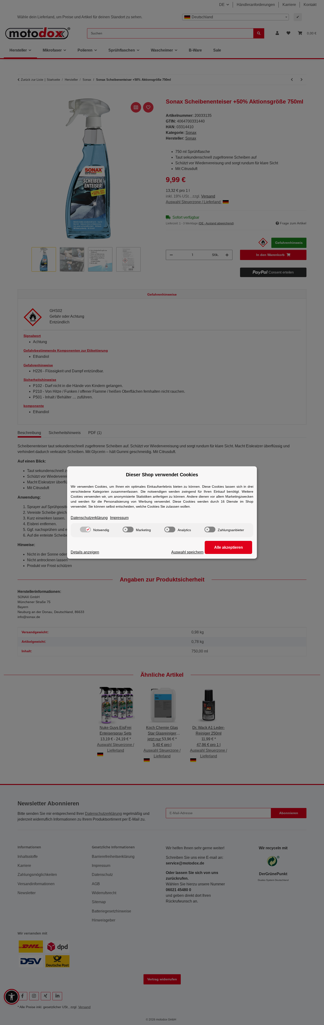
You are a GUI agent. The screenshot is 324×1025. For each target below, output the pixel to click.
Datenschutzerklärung (89, 518)
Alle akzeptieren (228, 547)
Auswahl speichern (187, 552)
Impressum (119, 518)
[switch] (85, 529)
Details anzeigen (85, 552)
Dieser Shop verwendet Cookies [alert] (162, 474)
